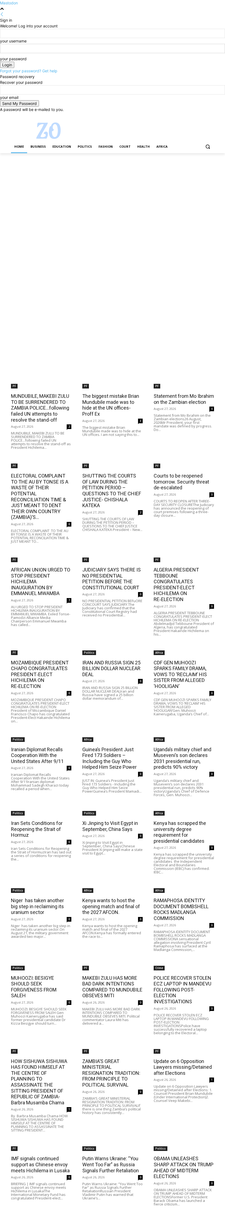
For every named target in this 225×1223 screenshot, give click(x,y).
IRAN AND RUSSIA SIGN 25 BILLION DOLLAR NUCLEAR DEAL (111, 668)
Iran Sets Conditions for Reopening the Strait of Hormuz (37, 829)
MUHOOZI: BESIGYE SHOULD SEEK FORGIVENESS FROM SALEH (34, 987)
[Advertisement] (112, 193)
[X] (196, 116)
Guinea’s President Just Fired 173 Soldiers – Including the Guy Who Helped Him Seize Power (109, 758)
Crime (159, 968)
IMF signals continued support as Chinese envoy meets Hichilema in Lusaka (40, 1164)
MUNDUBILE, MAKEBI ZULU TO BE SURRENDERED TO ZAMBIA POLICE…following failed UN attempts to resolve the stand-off (40, 407)
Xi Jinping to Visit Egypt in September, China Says (110, 826)
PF (14, 386)
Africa (159, 653)
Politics (89, 653)
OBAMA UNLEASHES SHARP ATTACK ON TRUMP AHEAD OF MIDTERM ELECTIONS (183, 1167)
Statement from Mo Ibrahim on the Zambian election (184, 399)
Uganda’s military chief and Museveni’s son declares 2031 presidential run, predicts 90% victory (182, 758)
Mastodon (9, 3)
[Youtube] (211, 116)
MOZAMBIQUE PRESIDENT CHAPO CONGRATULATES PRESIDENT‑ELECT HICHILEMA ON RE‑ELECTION (40, 674)
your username (13, 41)
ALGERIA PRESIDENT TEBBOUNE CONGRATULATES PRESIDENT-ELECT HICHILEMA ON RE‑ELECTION (176, 584)
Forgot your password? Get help (28, 70)
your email (9, 97)
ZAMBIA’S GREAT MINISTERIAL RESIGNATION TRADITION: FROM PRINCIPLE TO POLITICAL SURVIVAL (111, 1073)
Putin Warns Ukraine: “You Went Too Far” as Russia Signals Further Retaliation (110, 1164)
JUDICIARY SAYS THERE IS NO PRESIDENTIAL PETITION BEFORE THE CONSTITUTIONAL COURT (111, 578)
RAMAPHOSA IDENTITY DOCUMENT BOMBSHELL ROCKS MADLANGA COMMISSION (181, 909)
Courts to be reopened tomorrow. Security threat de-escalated (181, 481)
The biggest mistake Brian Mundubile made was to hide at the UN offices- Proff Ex (110, 405)
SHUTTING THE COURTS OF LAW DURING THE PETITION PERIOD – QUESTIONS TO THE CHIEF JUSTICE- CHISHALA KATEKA (111, 490)
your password (13, 58)
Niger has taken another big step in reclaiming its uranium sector (37, 906)
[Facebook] (180, 116)
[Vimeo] (203, 116)
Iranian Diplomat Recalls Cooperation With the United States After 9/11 (37, 755)
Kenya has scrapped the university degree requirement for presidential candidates (180, 832)
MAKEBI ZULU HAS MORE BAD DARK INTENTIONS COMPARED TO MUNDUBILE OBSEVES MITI (112, 987)
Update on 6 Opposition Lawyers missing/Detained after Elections (183, 1067)
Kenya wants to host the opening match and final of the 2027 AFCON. (111, 906)
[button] (207, 146)
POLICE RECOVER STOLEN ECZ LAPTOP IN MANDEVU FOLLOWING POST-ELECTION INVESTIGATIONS (182, 989)
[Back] (2, 14)
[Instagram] (188, 116)
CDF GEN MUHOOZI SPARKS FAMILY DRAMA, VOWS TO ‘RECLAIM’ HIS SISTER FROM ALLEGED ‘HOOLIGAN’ (180, 674)
